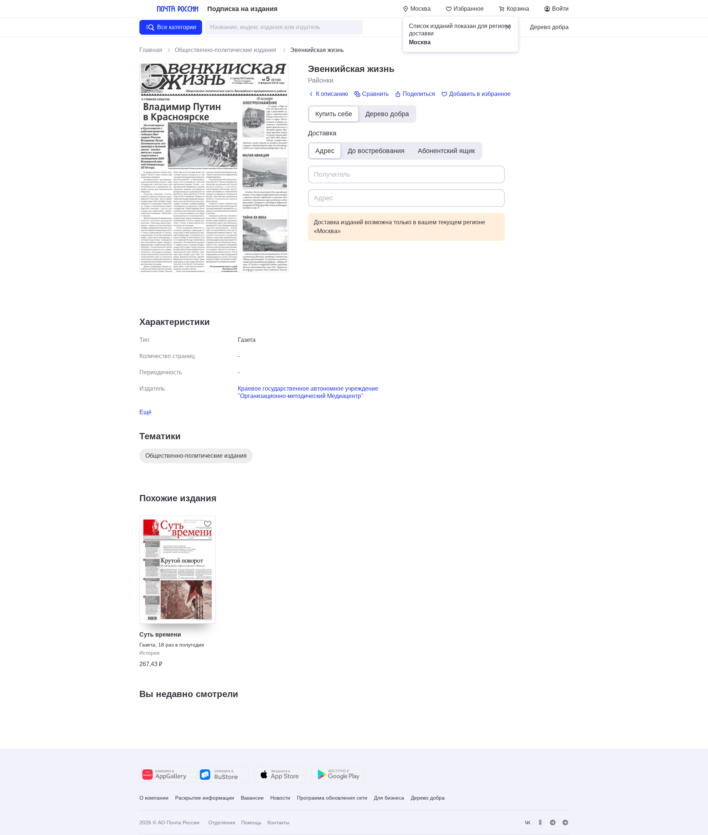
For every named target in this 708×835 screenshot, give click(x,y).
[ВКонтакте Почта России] (527, 822)
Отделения (221, 822)
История (149, 653)
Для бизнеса (389, 798)
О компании (154, 798)
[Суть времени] (177, 570)
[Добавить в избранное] (207, 523)
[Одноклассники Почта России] (540, 822)
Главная (150, 50)
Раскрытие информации (204, 798)
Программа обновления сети (332, 798)
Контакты (278, 822)
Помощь (251, 822)
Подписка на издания (242, 9)
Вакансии (252, 798)
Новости (280, 798)
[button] (507, 26)
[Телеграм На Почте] (552, 822)
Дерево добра (549, 27)
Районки (320, 80)
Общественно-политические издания (226, 50)
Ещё (145, 412)
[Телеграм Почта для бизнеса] (565, 822)
